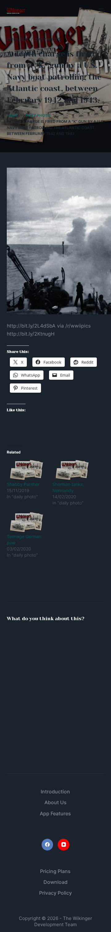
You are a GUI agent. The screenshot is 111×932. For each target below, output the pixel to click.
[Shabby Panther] (26, 470)
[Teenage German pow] (26, 522)
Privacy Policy (55, 893)
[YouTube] (63, 845)
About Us (55, 802)
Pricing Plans (55, 871)
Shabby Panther (23, 484)
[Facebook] (47, 845)
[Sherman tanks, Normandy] (72, 470)
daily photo (47, 39)
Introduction (55, 791)
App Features (55, 813)
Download (55, 882)
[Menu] (101, 11)
